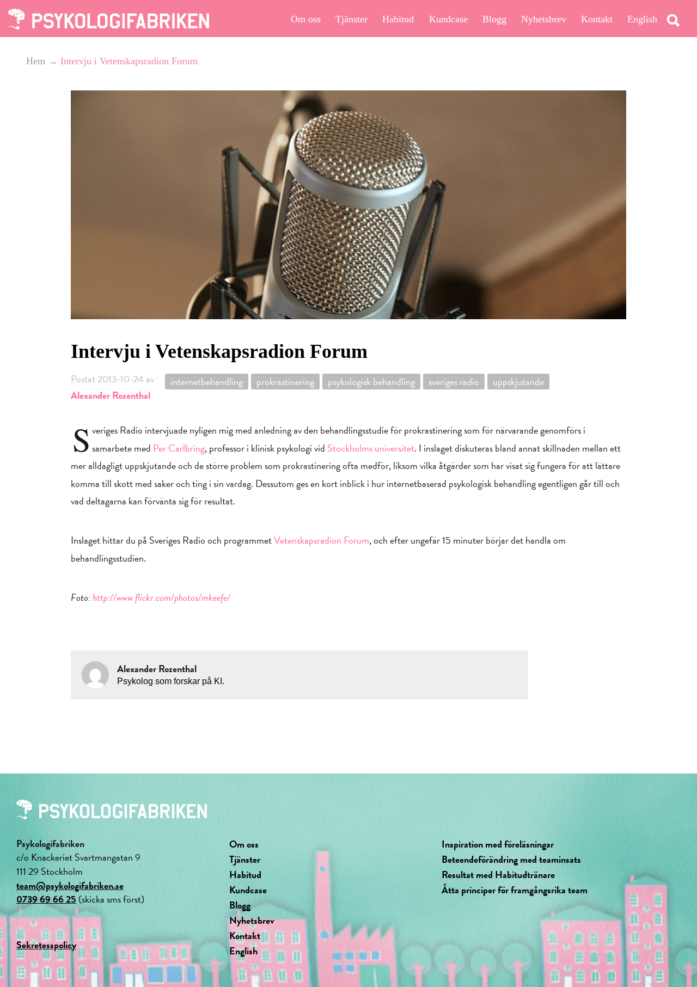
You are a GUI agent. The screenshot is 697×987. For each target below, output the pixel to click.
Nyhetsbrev (543, 19)
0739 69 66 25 (46, 899)
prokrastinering (285, 381)
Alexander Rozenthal (110, 395)
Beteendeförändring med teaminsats (511, 859)
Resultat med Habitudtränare (498, 874)
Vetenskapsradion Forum (321, 540)
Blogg (494, 19)
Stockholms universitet (370, 448)
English (642, 19)
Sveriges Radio (454, 381)
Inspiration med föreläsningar (498, 844)
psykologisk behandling (371, 381)
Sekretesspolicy (46, 944)
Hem (35, 61)
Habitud (398, 19)
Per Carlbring (179, 448)
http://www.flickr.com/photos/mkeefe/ (161, 597)
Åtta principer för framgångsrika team (515, 889)
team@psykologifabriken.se (70, 885)
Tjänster (351, 19)
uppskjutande (518, 381)
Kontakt (597, 19)
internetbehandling (206, 381)
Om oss (306, 19)
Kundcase (448, 19)
